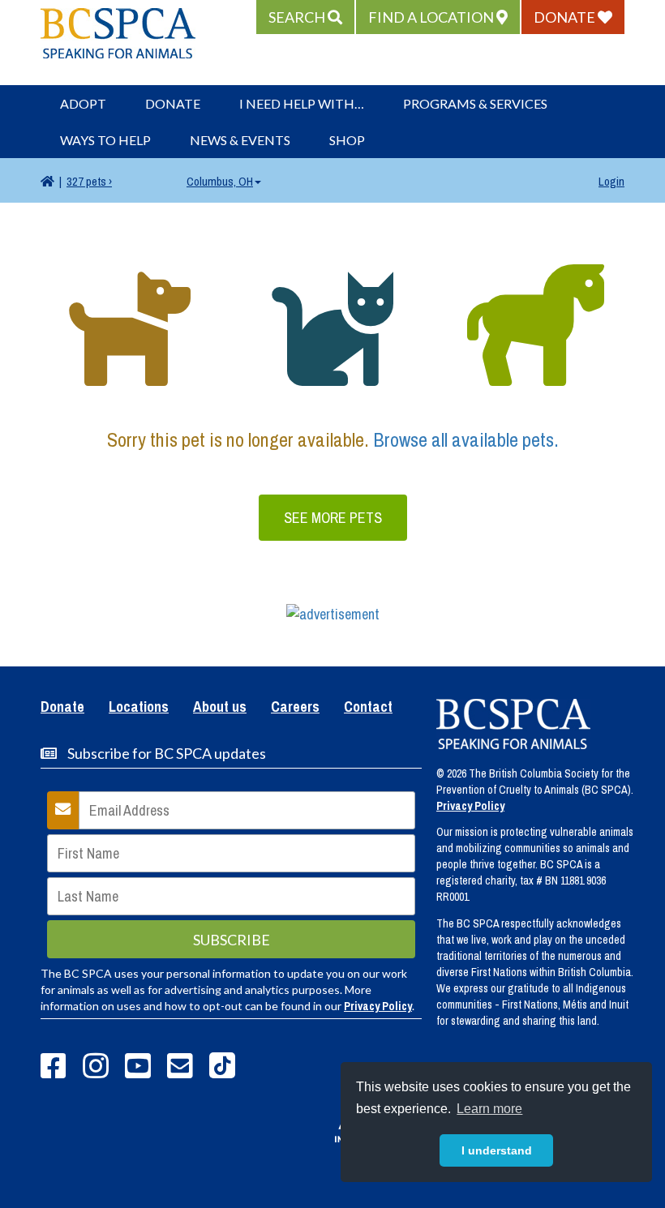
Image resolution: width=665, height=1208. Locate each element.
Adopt (83, 103)
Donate (172, 103)
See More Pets (333, 518)
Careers (295, 708)
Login (611, 181)
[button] (305, 17)
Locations (139, 708)
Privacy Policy (378, 1006)
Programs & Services (475, 103)
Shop (347, 140)
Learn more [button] (489, 1109)
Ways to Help (105, 140)
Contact (368, 708)
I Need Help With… (301, 103)
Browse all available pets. (466, 439)
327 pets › (89, 181)
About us (220, 708)
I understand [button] (496, 1150)
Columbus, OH (220, 181)
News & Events (240, 140)
